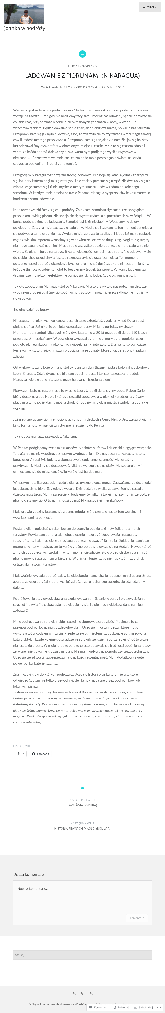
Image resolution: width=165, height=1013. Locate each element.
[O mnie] (82, 994)
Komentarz (137, 918)
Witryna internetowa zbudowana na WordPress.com (61, 1004)
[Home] (74, 994)
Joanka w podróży (24, 28)
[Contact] (91, 994)
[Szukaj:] (82, 955)
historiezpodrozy (77, 87)
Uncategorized (82, 66)
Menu (152, 7)
